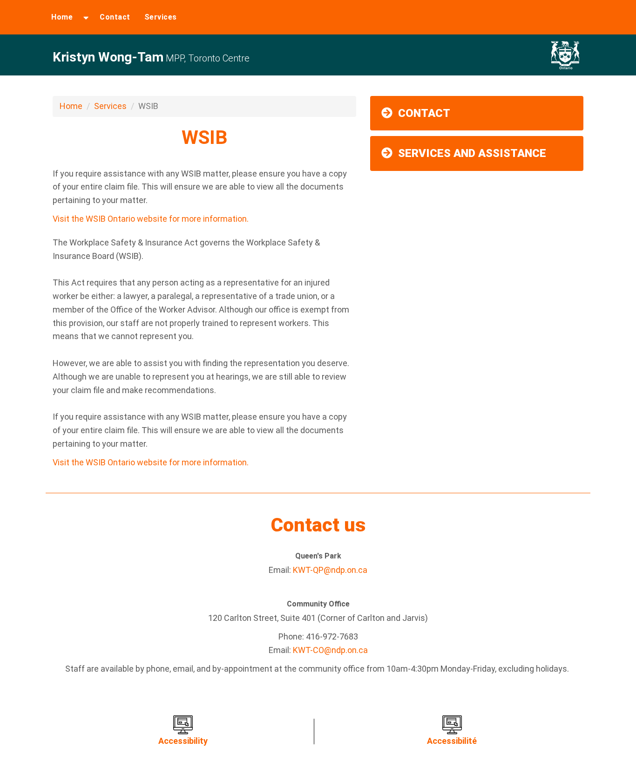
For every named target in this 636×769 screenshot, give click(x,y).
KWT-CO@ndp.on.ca (330, 650)
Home (62, 17)
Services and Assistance (472, 153)
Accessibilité (452, 741)
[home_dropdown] (86, 17)
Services (160, 17)
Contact (115, 17)
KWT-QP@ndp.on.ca (330, 570)
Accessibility (183, 741)
